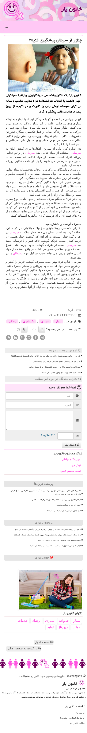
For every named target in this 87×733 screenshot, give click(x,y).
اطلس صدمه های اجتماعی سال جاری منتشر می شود (59, 540)
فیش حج (76, 465)
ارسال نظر (70, 444)
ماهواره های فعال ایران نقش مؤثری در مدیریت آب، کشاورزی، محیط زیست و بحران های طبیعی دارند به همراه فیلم (46, 492)
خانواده (64, 620)
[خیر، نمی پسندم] (24, 329)
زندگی (12, 321)
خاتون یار (71, 9)
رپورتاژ (63, 627)
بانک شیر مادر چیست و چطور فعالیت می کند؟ (61, 372)
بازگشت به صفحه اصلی (22, 648)
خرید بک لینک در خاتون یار (71, 718)
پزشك (36, 620)
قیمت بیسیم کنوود (70, 470)
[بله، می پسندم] (41, 329)
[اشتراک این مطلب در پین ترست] (22, 337)
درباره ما (80, 713)
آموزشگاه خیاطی (71, 459)
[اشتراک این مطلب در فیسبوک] (36, 337)
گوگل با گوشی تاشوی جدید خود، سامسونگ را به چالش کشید (55, 546)
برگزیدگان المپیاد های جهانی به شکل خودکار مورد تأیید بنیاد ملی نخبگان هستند (47, 535)
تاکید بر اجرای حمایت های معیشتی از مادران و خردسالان (56, 361)
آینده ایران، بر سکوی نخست (69, 505)
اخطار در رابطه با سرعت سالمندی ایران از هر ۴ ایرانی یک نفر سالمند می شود (47, 529)
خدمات (23, 620)
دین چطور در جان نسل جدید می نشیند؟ (64, 511)
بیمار (58, 321)
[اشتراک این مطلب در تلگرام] (42, 337)
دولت (76, 627)
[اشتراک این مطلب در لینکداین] (15, 337)
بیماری (45, 321)
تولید (50, 627)
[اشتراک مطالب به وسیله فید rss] (9, 337)
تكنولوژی (28, 321)
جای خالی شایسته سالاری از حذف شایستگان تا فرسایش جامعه (54, 367)
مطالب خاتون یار (77, 723)
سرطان (76, 152)
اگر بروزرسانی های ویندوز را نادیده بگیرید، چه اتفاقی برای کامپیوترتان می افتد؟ (45, 356)
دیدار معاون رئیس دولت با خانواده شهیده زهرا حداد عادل (56, 500)
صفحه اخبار (42, 642)
